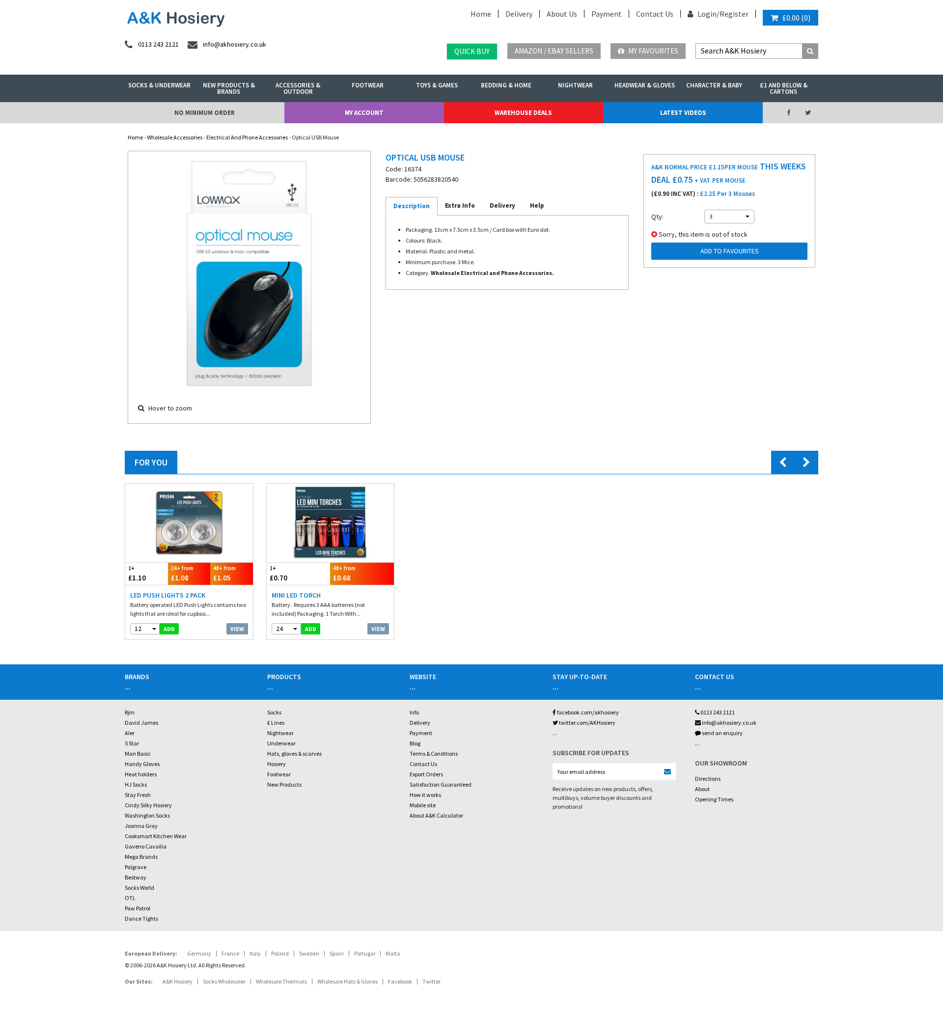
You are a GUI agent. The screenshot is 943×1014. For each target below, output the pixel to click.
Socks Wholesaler (224, 981)
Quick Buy (472, 51)
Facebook (400, 981)
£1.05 (224, 573)
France (230, 953)
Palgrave (135, 867)
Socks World (139, 887)
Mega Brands (141, 856)
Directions (708, 778)
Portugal (364, 953)
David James (141, 722)
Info (414, 712)
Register (734, 14)
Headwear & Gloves (644, 85)
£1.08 (182, 573)
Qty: (657, 216)
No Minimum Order (204, 113)
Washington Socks (147, 815)
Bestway (135, 877)
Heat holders (141, 774)
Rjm (130, 712)
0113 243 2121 (717, 712)
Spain (337, 953)
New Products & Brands (229, 88)
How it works (425, 794)
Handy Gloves (142, 763)
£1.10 (137, 573)
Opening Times (714, 799)
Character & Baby (714, 85)
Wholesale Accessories (174, 137)
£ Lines (275, 722)
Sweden (309, 953)
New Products (284, 784)
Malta (393, 953)
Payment (606, 14)
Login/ (708, 14)
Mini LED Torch (296, 595)
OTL (130, 898)
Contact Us (654, 14)
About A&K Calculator (436, 815)
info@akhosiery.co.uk (729, 722)
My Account (364, 113)
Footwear (368, 85)
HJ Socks (136, 784)
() (796, 18)
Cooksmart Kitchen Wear (156, 836)
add (169, 628)
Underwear (281, 743)
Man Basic (138, 753)
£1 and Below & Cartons (783, 88)
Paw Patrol (137, 908)
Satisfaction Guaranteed (441, 784)
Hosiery (276, 763)
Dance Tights (141, 918)
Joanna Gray (141, 825)
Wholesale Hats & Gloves (347, 981)
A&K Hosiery (178, 981)
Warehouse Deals (523, 113)
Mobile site (423, 805)
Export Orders (426, 774)
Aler (130, 733)
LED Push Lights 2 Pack (167, 595)
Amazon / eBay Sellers (554, 50)
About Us (562, 14)
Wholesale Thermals (281, 981)
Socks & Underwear (159, 85)
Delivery (518, 14)
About (702, 789)
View (237, 628)
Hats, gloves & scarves (294, 753)
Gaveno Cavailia (145, 846)
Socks (274, 712)
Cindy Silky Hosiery (148, 805)
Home (481, 14)
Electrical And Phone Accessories (247, 137)
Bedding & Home (506, 85)
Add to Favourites (729, 251)
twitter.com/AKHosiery (586, 722)
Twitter (431, 981)
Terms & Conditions (434, 753)
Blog (415, 743)
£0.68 (344, 573)
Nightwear (575, 85)
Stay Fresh (138, 794)
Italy (255, 953)
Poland (280, 953)
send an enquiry (722, 733)
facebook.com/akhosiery (587, 712)
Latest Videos (683, 113)
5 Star (132, 743)
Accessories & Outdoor (298, 88)
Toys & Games (437, 85)
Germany (199, 953)
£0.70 (278, 573)
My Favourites (652, 50)
